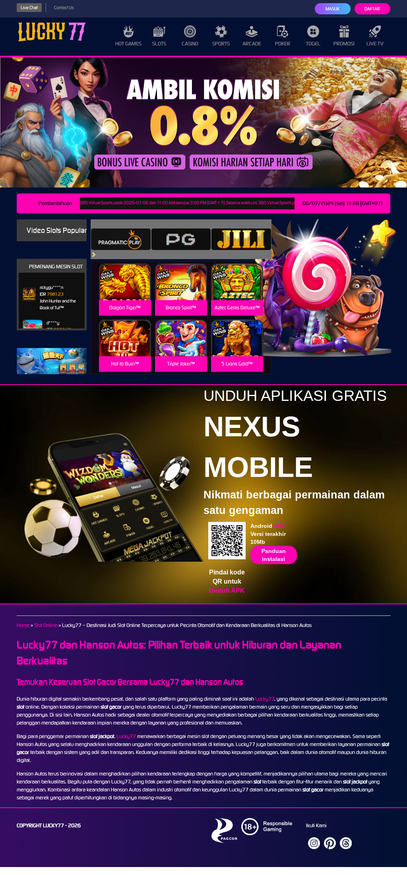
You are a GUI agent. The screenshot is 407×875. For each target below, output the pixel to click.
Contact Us (64, 7)
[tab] (121, 239)
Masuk (332, 9)
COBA (125, 272)
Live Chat (29, 7)
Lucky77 (264, 698)
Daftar (372, 9)
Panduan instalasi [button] (274, 555)
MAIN (125, 290)
